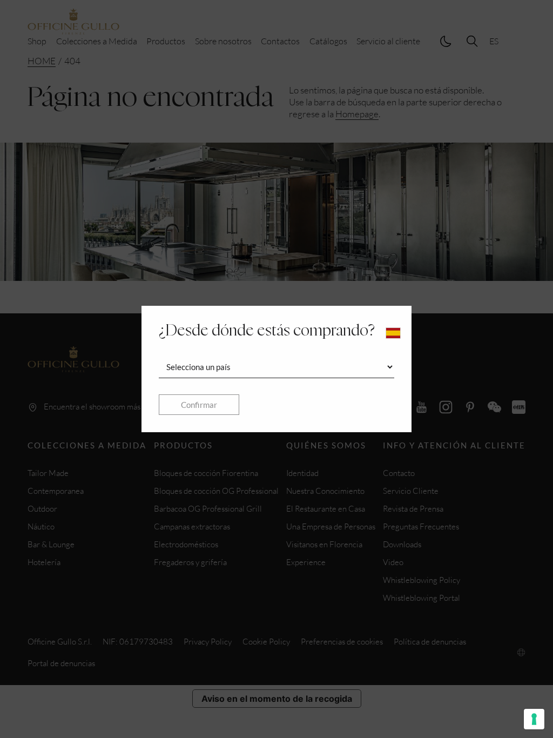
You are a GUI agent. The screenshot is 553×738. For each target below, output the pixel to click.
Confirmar (199, 405)
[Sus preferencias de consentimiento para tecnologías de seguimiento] (534, 719)
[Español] (393, 333)
